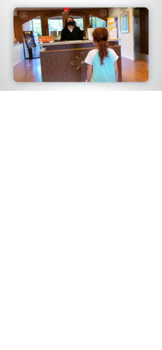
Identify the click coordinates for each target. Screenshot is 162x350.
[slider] (81, 73)
